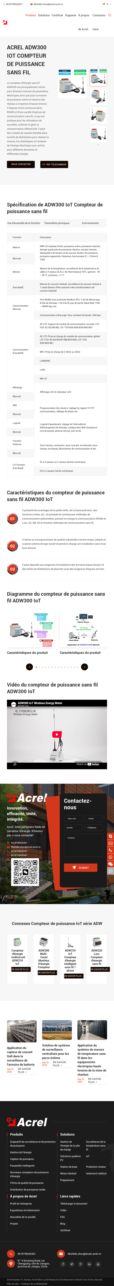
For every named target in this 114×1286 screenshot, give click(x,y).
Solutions (44, 15)
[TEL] (110, 850)
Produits (31, 15)
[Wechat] (110, 864)
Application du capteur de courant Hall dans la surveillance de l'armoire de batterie (21, 1056)
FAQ (62, 1217)
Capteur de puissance (22, 1159)
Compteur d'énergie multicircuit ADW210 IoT (17, 957)
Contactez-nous (99, 22)
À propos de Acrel (83, 22)
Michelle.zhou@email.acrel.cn (46, 4)
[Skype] (110, 836)
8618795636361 (13, 4)
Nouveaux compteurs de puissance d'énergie (29, 1174)
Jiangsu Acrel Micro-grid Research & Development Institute (52, 1279)
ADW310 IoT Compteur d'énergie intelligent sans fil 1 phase (70, 960)
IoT (88, 1156)
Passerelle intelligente (22, 1165)
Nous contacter (20, 164)
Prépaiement (67, 1180)
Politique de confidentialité (34, 1284)
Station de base (68, 1166)
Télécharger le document (73, 1203)
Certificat (57, 15)
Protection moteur (96, 1166)
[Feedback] (110, 871)
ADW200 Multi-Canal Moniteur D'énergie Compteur (44, 959)
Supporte (70, 15)
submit (80, 867)
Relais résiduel (68, 1173)
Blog (62, 1223)
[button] (98, 66)
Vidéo (63, 1210)
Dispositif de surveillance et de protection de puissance (33, 1143)
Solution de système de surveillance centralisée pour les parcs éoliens (56, 1052)
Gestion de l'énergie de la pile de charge (70, 1145)
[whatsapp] (110, 857)
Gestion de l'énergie (21, 1152)
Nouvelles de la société (22, 1217)
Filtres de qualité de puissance (27, 1182)
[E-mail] (110, 843)
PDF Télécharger (54, 164)
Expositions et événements (25, 1210)
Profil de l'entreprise (21, 1203)
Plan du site (12, 1284)
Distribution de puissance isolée (27, 1189)
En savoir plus (20, 969)
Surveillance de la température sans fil (96, 1145)
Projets (14, 1223)
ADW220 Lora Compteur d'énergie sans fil (97, 957)
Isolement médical (96, 1173)
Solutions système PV (70, 1158)
